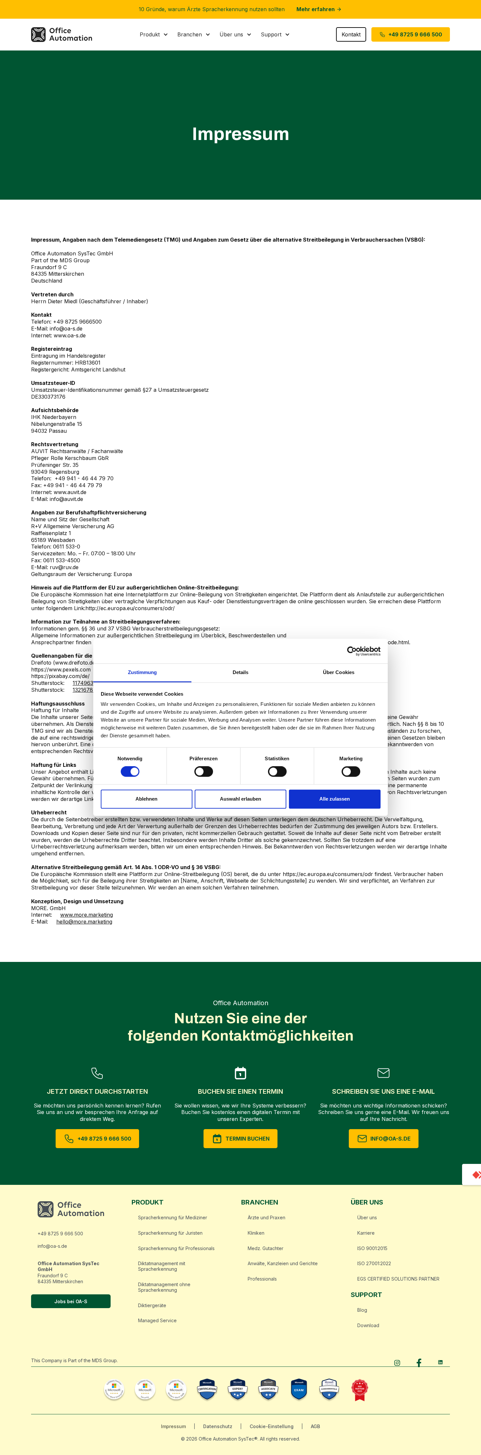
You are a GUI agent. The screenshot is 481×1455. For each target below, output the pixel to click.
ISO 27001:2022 (374, 1263)
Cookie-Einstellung (272, 1426)
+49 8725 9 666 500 (60, 1233)
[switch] (203, 772)
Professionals (262, 1279)
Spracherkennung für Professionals (176, 1248)
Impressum (173, 1426)
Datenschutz (217, 1426)
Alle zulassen (334, 799)
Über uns (367, 1217)
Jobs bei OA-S (70, 1301)
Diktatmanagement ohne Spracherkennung (164, 1287)
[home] (65, 34)
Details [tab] (241, 672)
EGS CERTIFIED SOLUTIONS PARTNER (398, 1279)
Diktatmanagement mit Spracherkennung (161, 1266)
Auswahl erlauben (240, 799)
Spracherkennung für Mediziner (172, 1217)
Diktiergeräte (152, 1305)
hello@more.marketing (84, 921)
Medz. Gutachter (265, 1248)
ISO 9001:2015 (372, 1248)
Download (368, 1325)
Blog (362, 1310)
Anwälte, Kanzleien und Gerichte (283, 1263)
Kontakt (351, 34)
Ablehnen (146, 799)
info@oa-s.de (52, 1246)
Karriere (366, 1233)
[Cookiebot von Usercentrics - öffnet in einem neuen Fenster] (352, 651)
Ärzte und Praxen (266, 1217)
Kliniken (256, 1233)
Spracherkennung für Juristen (170, 1233)
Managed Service (157, 1320)
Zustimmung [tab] (142, 672)
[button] (154, 34)
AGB (315, 1426)
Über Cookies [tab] (338, 672)
